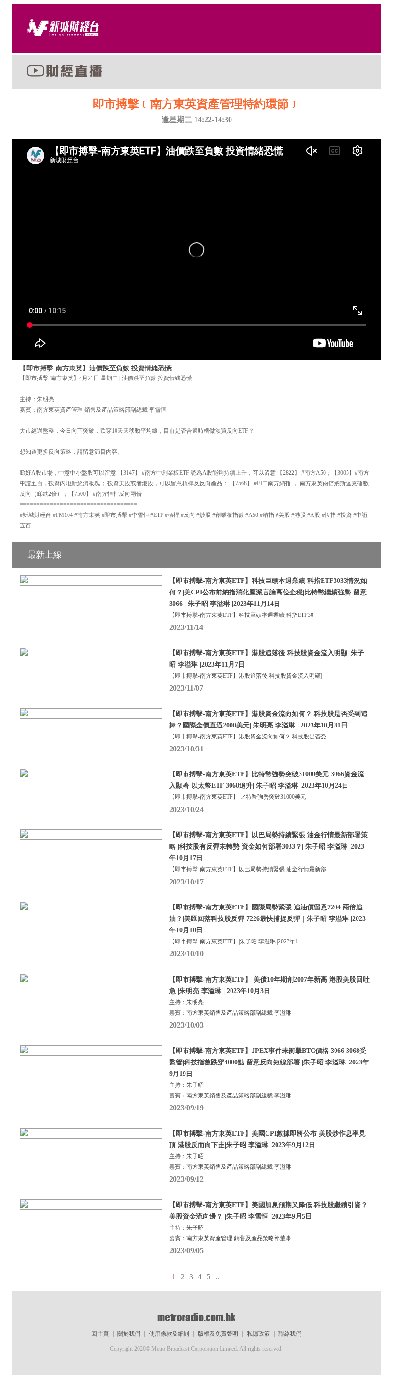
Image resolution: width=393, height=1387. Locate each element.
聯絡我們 (289, 1334)
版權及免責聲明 (218, 1334)
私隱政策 (258, 1334)
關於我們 (128, 1334)
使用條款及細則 (169, 1334)
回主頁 (100, 1334)
